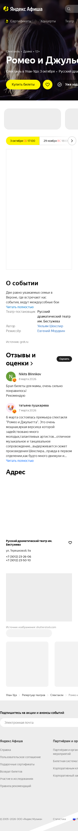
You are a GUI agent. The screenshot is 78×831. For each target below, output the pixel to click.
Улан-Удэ (11, 695)
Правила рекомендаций (15, 786)
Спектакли (56, 695)
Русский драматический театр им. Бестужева (29, 542)
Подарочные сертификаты (17, 764)
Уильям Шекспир (50, 326)
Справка (5, 749)
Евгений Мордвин (51, 331)
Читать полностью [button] (20, 307)
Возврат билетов (11, 771)
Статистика (59, 819)
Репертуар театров (33, 695)
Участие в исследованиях (16, 778)
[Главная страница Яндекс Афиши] (6, 8)
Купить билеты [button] (23, 84)
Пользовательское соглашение (20, 757)
